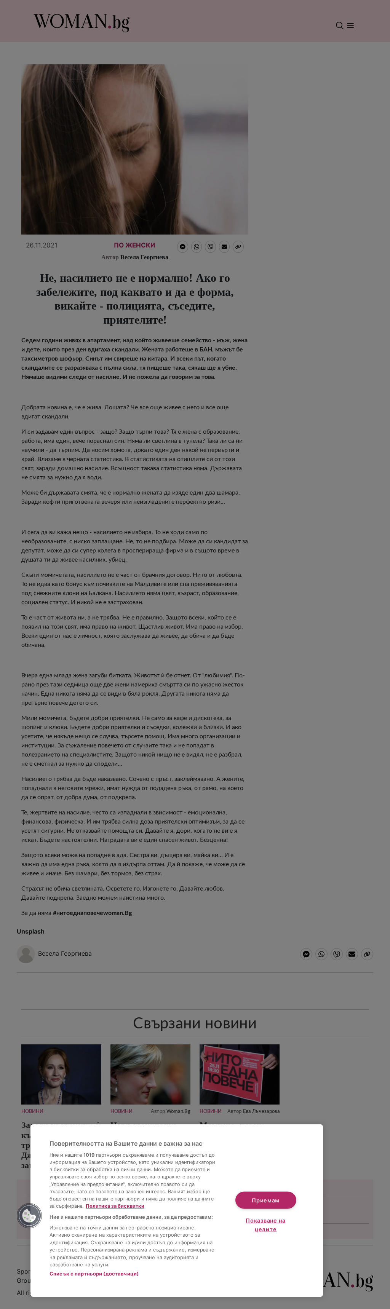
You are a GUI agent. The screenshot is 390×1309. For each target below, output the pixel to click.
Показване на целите (266, 1224)
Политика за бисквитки (115, 1206)
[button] (29, 1216)
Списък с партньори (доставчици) (94, 1274)
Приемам (266, 1200)
